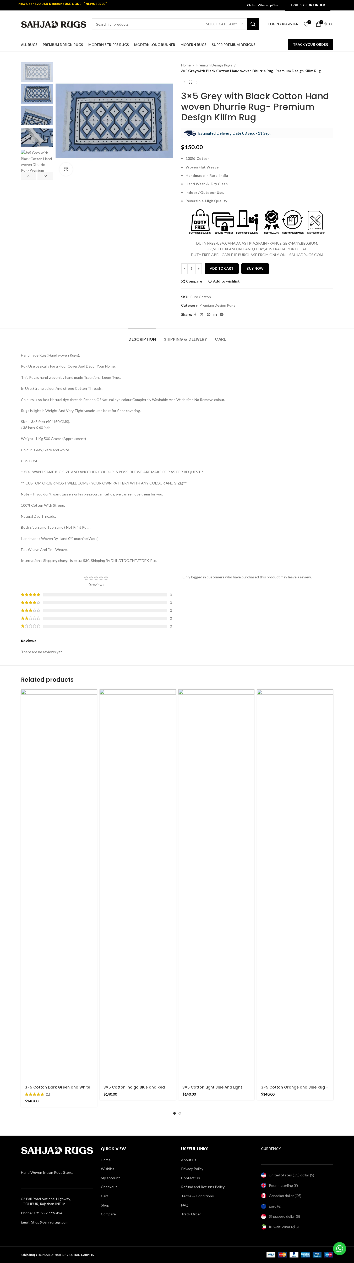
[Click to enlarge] (66, 169)
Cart (104, 1196)
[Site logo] (53, 23)
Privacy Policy (192, 1168)
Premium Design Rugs (214, 65)
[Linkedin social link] (215, 314)
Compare (108, 1214)
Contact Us (190, 1178)
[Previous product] (184, 82)
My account (110, 1178)
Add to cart (221, 268)
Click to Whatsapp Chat (263, 5)
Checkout (109, 1187)
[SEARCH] (253, 24)
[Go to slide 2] (179, 1113)
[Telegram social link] (221, 314)
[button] (28, 176)
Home (186, 65)
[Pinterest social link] (208, 314)
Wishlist (107, 1168)
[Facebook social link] (195, 314)
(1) (48, 1094)
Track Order (191, 1214)
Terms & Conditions (197, 1196)
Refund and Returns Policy (203, 1187)
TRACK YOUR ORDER (310, 44)
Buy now (255, 268)
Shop (105, 1205)
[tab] (142, 337)
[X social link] (201, 314)
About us (188, 1160)
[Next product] (197, 82)
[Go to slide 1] (174, 1113)
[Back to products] (190, 82)
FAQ (184, 1205)
